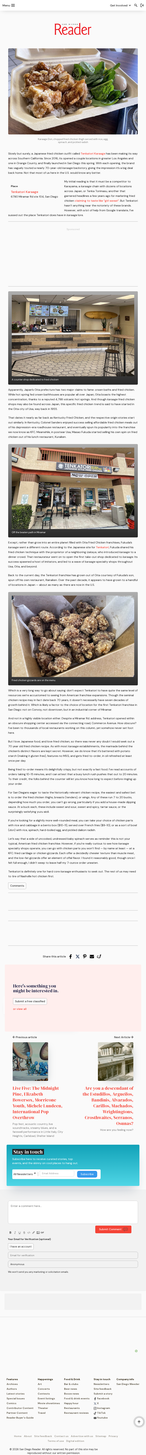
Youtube (102, 1417)
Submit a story (103, 1393)
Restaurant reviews (76, 1412)
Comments (17, 886)
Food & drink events (77, 1398)
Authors (12, 1388)
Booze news (71, 1393)
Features (12, 1379)
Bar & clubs (71, 1384)
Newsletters (101, 1384)
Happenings (45, 1379)
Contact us (61, 1436)
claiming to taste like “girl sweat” (97, 201)
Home (18, 1436)
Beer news (70, 1388)
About (28, 1436)
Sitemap (100, 1436)
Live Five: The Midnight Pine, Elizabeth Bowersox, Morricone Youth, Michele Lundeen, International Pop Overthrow (37, 1103)
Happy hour (71, 1403)
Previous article (26, 1037)
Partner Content (17, 1412)
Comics (11, 1403)
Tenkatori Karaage (93, 153)
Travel (42, 1412)
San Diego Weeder (127, 1384)
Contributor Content (20, 1408)
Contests (44, 1393)
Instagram (103, 1408)
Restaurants (72, 1408)
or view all (20, 1009)
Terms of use (56, 1441)
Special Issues (16, 1398)
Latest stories (16, 1393)
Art (40, 1384)
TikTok (101, 1412)
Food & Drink (72, 1379)
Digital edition (75, 1441)
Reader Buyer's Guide (20, 1417)
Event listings (46, 1398)
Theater (43, 1408)
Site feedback (102, 1388)
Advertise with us (82, 1436)
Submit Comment (110, 1229)
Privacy (113, 1436)
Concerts (44, 1388)
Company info (125, 1379)
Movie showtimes (49, 1403)
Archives (12, 1384)
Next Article (122, 1037)
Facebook (103, 1398)
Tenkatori (102, 547)
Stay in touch (102, 1379)
